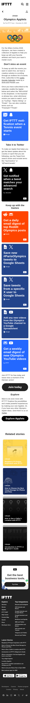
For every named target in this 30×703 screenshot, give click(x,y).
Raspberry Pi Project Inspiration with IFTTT (14, 642)
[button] (27, 4)
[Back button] (3, 12)
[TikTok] (23, 695)
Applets (4, 609)
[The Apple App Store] (8, 676)
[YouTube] (15, 695)
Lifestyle (15, 15)
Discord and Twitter (20, 635)
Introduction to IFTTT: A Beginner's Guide (13, 652)
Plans (3, 622)
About (22, 689)
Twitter (4, 413)
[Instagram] (11, 695)
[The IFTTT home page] (7, 4)
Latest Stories (7, 640)
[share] (27, 12)
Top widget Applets (7, 658)
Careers (13, 686)
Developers (5, 686)
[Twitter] (19, 695)
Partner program (23, 686)
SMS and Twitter (19, 622)
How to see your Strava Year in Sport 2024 (13, 667)
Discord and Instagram (21, 604)
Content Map (5, 617)
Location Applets (6, 661)
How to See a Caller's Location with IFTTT (13, 649)
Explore (5, 602)
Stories (4, 607)
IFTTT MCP (5, 612)
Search (4, 619)
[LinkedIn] (7, 695)
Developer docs (6, 625)
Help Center (5, 614)
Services (4, 604)
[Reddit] (26, 695)
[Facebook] (3, 695)
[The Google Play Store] (21, 676)
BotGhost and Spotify (21, 619)
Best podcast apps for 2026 (9, 670)
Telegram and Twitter (21, 632)
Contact (8, 689)
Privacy (15, 689)
